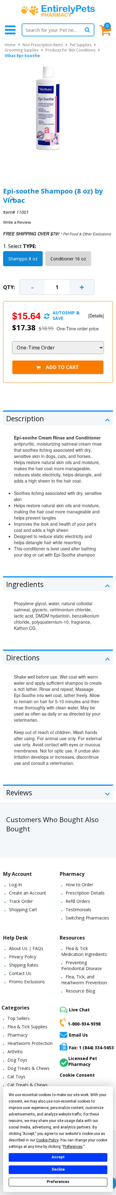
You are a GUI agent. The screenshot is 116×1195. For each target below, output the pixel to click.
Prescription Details (85, 893)
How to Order (79, 884)
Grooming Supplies (21, 50)
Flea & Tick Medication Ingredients (84, 951)
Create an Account (27, 893)
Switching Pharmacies (87, 918)
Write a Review (17, 222)
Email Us (78, 1035)
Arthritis (15, 1051)
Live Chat (79, 1010)
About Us (18, 948)
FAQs (37, 948)
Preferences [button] (73, 1146)
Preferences (58, 1182)
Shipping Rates (23, 965)
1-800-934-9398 (84, 1024)
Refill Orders (78, 901)
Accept (58, 1157)
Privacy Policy (22, 957)
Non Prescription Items (43, 44)
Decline (58, 1169)
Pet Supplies (80, 44)
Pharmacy (17, 1035)
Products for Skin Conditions (70, 50)
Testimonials (78, 909)
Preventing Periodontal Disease (81, 965)
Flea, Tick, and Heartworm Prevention (84, 979)
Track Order (21, 901)
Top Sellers (18, 1018)
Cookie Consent (77, 1075)
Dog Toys (17, 1060)
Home (10, 44)
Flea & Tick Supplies (27, 1027)
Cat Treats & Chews (27, 1085)
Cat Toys (16, 1076)
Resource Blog (80, 991)
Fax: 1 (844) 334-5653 (91, 1047)
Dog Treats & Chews (28, 1068)
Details (96, 315)
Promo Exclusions (27, 982)
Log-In (15, 884)
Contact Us (20, 973)
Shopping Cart (23, 909)
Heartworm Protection (30, 1043)
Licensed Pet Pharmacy (82, 1061)
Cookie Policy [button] (47, 1140)
